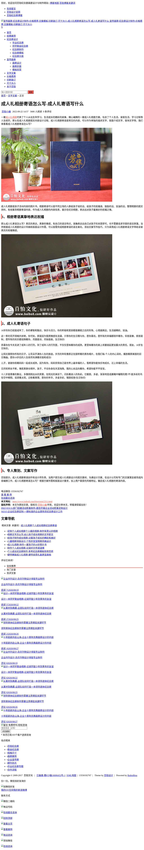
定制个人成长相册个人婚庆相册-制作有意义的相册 (33, 531)
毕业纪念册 (18, 42)
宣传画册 (11, 59)
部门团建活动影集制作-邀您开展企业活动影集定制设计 (34, 508)
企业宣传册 (13, 759)
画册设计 (16, 63)
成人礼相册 (11, 117)
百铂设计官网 (13, 12)
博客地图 (54, 3)
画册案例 (12, 756)
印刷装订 (11, 80)
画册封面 (16, 66)
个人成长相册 (39, 525)
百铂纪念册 (13, 746)
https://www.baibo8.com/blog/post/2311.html (32, 501)
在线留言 (11, 8)
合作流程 (12, 770)
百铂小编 (6, 111)
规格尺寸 (12, 753)
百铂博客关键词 (67, 3)
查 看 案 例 (6, 494)
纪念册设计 (12, 39)
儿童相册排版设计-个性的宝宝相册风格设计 (29, 541)
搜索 (30, 92)
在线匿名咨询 (8, 498)
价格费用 (11, 76)
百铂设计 (108, 775)
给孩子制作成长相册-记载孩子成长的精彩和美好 (32, 538)
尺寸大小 (11, 83)
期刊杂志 (12, 763)
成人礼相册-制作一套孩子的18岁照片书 (27, 544)
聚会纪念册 (13, 749)
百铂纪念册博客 (14, 15)
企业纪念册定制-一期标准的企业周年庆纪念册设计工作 (31, 511)
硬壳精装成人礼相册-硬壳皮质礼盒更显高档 (29, 555)
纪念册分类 (18, 56)
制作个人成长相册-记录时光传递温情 (26, 548)
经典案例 (11, 36)
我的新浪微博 (20, 790)
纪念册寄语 (51, 525)
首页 (9, 32)
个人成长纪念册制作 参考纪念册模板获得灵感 (30, 551)
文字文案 (11, 73)
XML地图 (71, 775)
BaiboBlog (132, 775)
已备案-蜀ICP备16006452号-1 (51, 775)
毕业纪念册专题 (15, 766)
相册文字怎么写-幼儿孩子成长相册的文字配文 (30, 534)
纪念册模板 (18, 53)
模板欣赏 (16, 69)
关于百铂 (11, 86)
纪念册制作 (18, 49)
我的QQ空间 (7, 790)
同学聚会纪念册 (20, 46)
